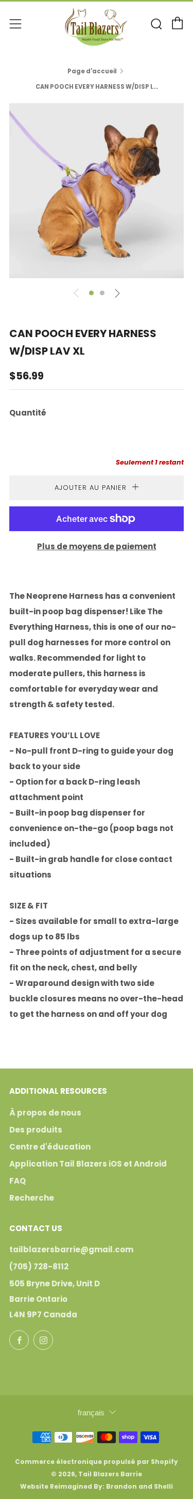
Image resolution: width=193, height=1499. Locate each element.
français (91, 1412)
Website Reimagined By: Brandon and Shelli (96, 1486)
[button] (91, 293)
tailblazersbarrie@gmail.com (71, 1249)
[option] (96, 190)
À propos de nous (45, 1112)
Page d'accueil (92, 71)
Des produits (35, 1129)
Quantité (27, 412)
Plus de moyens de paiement (96, 546)
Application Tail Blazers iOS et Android (88, 1163)
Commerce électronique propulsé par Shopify (96, 1461)
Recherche (31, 1197)
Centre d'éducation (50, 1146)
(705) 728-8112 (38, 1266)
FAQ (17, 1180)
